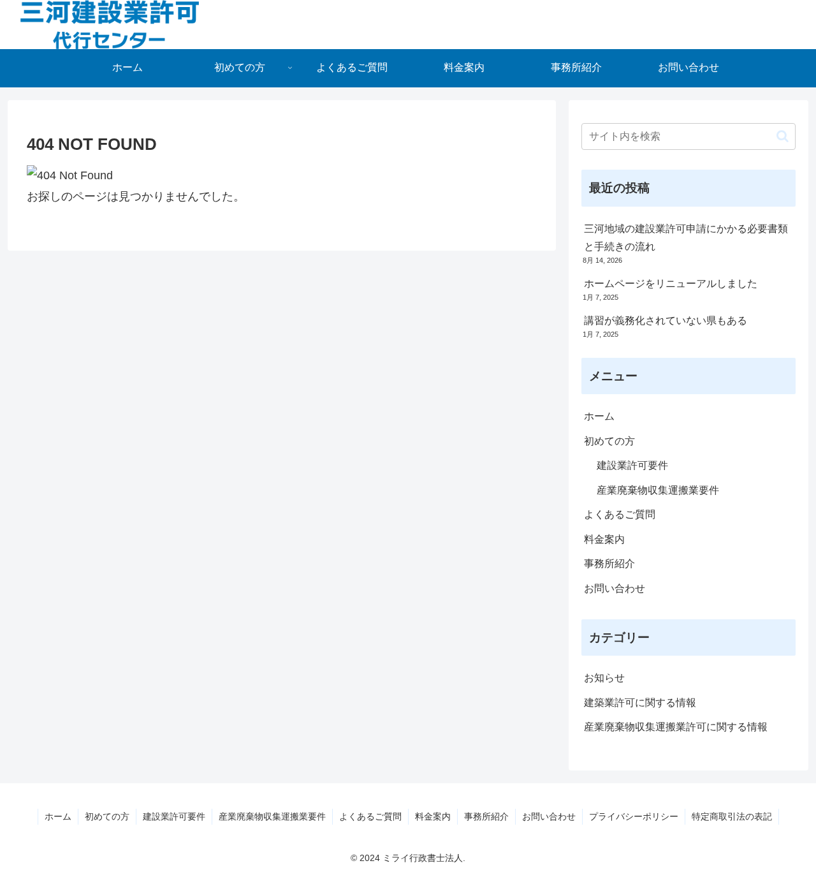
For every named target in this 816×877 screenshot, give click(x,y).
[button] (782, 136)
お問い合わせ (614, 588)
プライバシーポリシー (633, 816)
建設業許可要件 (632, 465)
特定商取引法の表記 (732, 816)
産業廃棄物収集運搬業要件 (658, 490)
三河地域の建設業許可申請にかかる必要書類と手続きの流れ (686, 238)
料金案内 (604, 539)
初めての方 (609, 441)
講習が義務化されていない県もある (665, 320)
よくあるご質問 (619, 514)
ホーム (599, 416)
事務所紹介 (609, 563)
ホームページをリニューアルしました (670, 283)
